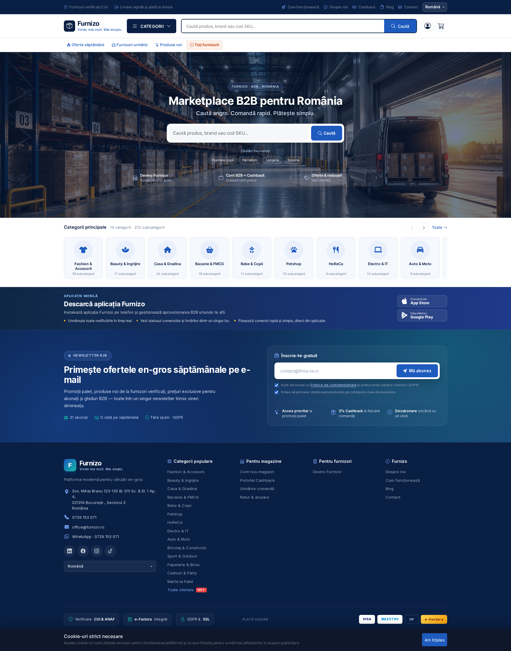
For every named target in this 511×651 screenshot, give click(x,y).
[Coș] (441, 26)
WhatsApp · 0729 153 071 (95, 536)
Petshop (174, 514)
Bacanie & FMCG (183, 497)
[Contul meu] (428, 26)
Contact (410, 7)
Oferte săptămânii (87, 44)
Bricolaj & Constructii (186, 547)
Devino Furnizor (327, 471)
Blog (389, 7)
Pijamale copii (222, 160)
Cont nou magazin (257, 471)
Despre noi (338, 7)
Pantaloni (250, 160)
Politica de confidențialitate (333, 385)
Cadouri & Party (182, 573)
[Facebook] (83, 551)
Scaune (293, 160)
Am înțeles (434, 639)
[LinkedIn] (69, 551)
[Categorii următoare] (424, 228)
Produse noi (170, 44)
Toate (437, 227)
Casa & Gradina (182, 488)
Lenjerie (272, 160)
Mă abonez (420, 370)
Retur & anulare (254, 497)
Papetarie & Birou (183, 564)
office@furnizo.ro (88, 527)
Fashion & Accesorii (185, 471)
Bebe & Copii (179, 505)
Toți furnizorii (206, 44)
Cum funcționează (303, 7)
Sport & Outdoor (182, 556)
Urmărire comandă (257, 488)
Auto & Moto (178, 539)
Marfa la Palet (180, 581)
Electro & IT (178, 530)
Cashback (366, 7)
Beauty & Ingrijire (183, 480)
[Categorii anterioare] (412, 228)
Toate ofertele (186, 589)
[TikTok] (110, 551)
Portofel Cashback (257, 480)
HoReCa (174, 522)
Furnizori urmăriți (132, 44)
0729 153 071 (84, 517)
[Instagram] (96, 551)
